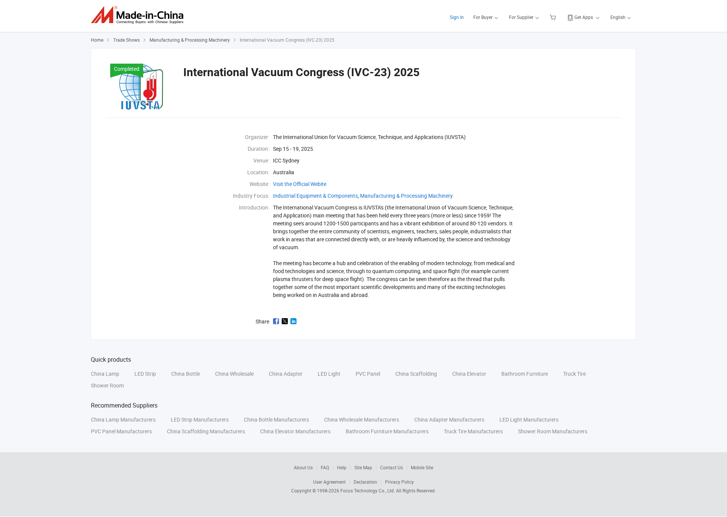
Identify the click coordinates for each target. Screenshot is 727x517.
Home (97, 40)
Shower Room (107, 385)
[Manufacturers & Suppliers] (139, 15)
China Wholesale (234, 373)
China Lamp (105, 373)
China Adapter (286, 373)
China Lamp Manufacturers (123, 419)
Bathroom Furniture (524, 373)
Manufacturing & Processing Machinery (190, 40)
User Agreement (329, 482)
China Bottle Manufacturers (276, 419)
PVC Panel (368, 373)
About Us (303, 467)
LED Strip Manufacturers (200, 419)
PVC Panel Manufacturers (121, 431)
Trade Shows (126, 40)
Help (341, 467)
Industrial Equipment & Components (315, 195)
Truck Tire (574, 373)
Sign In (457, 17)
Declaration (365, 482)
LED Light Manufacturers (529, 419)
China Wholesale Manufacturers (361, 419)
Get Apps (583, 17)
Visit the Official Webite (299, 183)
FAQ (325, 467)
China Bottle (185, 373)
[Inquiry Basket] (554, 17)
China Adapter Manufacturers (449, 419)
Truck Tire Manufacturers (473, 431)
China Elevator (469, 373)
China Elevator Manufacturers (295, 431)
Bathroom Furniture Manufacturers (387, 431)
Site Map (363, 467)
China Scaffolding (416, 373)
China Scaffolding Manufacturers (206, 431)
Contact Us (391, 467)
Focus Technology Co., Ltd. (368, 490)
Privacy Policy (399, 482)
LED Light (329, 373)
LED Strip (145, 373)
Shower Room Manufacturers (552, 431)
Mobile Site (422, 467)
